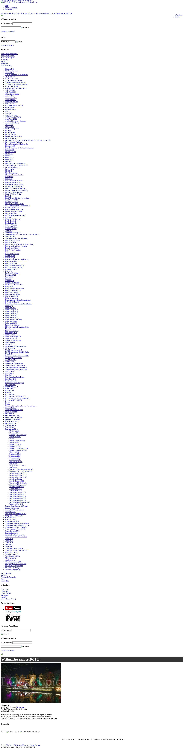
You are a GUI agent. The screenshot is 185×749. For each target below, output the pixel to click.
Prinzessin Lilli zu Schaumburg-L (20, 471)
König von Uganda (11, 292)
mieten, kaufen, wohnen (13, 340)
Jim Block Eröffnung (12, 273)
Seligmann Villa (10, 519)
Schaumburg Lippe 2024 (17, 477)
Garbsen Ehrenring (11, 227)
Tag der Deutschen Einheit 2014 (16, 537)
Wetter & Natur (6, 573)
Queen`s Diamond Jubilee (14, 410)
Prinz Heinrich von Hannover (15, 396)
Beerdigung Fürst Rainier (13, 136)
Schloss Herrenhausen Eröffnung (16, 506)
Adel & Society (14, 13)
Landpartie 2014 (15, 458)
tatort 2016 (8, 544)
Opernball (8, 375)
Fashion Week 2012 (12, 207)
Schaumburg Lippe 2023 (17, 475)
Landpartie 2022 (10, 308)
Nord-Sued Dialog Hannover (15, 365)
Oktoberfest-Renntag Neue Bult (16, 369)
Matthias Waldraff (11, 338)
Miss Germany (10, 342)
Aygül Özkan (9, 127)
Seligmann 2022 (10, 517)
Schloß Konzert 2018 (16, 481)
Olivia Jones (9, 373)
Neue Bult (8, 354)
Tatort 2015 (9, 543)
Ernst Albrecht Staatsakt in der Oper (17, 198)
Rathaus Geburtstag (11, 412)
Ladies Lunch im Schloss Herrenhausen (18, 304)
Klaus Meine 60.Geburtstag (14, 288)
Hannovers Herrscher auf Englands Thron (19, 244)
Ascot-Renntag (10, 107)
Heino (7, 252)
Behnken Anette (10, 138)
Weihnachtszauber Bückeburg (19, 502)
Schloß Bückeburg (15, 479)
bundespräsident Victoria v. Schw (16, 165)
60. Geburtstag (14, 433)
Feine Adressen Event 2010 (14, 209)
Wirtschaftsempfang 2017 (13, 562)
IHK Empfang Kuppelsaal (14, 267)
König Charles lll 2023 (13, 290)
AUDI (7, 111)
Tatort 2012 (9, 541)
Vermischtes (5, 581)
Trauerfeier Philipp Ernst (17, 485)
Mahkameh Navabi (15, 462)
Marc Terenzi (9, 329)
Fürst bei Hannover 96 (17, 440)
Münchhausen (10, 348)
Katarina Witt (9, 281)
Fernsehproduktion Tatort (13, 211)
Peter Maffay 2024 (11, 387)
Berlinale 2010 (10, 146)
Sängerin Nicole (10, 425)
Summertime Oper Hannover (15, 535)
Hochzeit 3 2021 (15, 446)
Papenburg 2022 (10, 379)
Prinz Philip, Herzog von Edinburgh (17, 398)
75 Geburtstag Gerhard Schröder (16, 88)
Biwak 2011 (9, 154)
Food (2, 579)
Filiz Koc (8, 217)
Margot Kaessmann (11, 331)
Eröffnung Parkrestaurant (17, 435)
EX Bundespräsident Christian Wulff (17, 206)
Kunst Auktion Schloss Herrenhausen (18, 300)
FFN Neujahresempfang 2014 (15, 215)
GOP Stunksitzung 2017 (13, 233)
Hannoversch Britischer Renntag (16, 246)
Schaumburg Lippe (27, 13)
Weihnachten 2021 (15, 491)
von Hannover (10, 560)
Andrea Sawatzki (11, 98)
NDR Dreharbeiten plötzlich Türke (17, 352)
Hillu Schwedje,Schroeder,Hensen (16, 259)
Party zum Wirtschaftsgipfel (14, 383)
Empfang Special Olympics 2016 (16, 190)
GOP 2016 (8, 231)
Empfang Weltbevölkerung (14, 192)
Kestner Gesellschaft (12, 283)
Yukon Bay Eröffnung (12, 569)
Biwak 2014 (9, 159)
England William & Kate (13, 194)
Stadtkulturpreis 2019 (12, 531)
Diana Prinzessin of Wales (14, 181)
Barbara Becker (10, 134)
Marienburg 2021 (11, 333)
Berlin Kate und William (13, 142)
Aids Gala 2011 (10, 90)
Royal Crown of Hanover (13, 417)
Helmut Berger (10, 258)
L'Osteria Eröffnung (12, 302)
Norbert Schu (9, 362)
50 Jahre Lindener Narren (13, 80)
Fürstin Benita (14, 442)
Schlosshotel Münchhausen (14, 510)
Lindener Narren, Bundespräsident (16, 327)
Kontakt (3, 597)
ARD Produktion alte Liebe (14, 105)
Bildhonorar (5, 591)
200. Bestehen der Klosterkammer (16, 75)
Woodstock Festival (16, 504)
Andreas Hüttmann (11, 102)
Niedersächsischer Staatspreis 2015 (17, 356)
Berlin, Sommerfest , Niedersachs (16, 144)
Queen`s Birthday (11, 408)
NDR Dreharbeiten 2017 (13, 350)
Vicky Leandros (10, 558)
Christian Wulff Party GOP (14, 175)
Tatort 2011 (9, 539)
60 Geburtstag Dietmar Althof (15, 82)
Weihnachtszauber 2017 (17, 494)
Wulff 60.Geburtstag (12, 568)
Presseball (8, 392)
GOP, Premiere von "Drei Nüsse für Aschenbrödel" (22, 234)
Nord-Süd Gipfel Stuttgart (14, 363)
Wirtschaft (4, 63)
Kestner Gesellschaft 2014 (14, 285)
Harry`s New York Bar (13, 250)
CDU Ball (8, 171)
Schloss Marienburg (12, 508)
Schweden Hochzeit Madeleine (15, 514)
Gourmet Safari (10, 236)
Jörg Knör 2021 (10, 275)
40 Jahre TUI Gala (11, 78)
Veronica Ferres (10, 554)
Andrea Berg (9, 96)
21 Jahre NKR (10, 77)
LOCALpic (5, 589)
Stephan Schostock (11, 533)
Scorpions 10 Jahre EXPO (14, 516)
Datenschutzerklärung (8, 599)
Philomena (13, 467)
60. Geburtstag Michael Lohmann (16, 84)
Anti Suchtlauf (10, 104)
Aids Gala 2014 (10, 92)
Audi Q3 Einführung (12, 123)
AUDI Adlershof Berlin (13, 117)
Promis (7, 402)
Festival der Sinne (11, 213)
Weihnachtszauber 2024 (17, 500)
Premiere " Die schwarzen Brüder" (21, 469)
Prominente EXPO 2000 (13, 400)
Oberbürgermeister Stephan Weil (16, 367)
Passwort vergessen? (8, 31)
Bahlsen (8, 130)
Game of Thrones (11, 225)
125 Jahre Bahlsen (11, 71)
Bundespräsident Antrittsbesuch (15, 163)
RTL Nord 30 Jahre (11, 421)
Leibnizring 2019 (11, 321)
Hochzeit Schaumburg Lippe (19, 448)
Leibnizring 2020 (11, 323)
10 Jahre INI (9, 69)
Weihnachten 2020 (15, 489)
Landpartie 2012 (15, 454)
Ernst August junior (11, 202)
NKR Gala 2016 (10, 360)
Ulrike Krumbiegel (11, 552)
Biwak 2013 (9, 157)
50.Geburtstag (14, 431)
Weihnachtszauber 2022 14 (62, 13)
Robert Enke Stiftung (12, 415)
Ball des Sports (10, 132)
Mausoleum (13, 464)
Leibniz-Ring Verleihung (13, 319)
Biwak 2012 (9, 155)
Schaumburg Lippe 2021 (17, 473)
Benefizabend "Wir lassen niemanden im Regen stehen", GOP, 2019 (28, 140)
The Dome (8, 546)
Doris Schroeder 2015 (12, 182)
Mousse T (8, 344)
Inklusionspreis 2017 (12, 269)
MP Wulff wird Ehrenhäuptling (15, 346)
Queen (7, 404)
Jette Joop (8, 271)
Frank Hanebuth (10, 221)
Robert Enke (9, 414)
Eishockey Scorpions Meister (15, 188)
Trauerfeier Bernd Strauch (14, 548)
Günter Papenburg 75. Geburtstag (16, 238)
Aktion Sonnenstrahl (12, 94)
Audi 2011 (8, 113)
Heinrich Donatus (15, 444)
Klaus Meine (9, 286)
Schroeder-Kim (10, 512)
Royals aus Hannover (12, 419)
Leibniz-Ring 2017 (11, 315)
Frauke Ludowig (10, 223)
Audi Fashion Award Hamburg (15, 121)
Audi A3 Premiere (11, 115)
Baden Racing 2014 (12, 129)
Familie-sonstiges (15, 437)
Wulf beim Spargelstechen (14, 566)
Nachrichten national (8, 56)
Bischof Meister (10, 152)
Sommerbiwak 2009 (12, 521)
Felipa (11, 439)
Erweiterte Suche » (7, 45)
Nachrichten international (9, 54)
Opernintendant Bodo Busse (14, 377)
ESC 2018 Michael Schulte (14, 204)
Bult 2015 (8, 161)
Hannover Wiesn (10, 242)
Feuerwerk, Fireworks (8, 577)
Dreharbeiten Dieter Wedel (14, 184)
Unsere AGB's (6, 593)
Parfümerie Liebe (11, 381)
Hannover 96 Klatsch (12, 240)
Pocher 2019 (9, 390)
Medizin (3, 575)
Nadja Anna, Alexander (17, 465)
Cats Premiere (10, 169)
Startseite (4, 13)
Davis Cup (8, 179)
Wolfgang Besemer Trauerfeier (15, 564)
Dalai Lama (9, 177)
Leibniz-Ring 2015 (11, 311)
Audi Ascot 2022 (11, 119)
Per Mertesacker (10, 385)
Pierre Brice (9, 388)
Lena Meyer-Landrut (12, 325)
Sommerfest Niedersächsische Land (17, 525)
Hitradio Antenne (11, 261)
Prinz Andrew (10, 394)
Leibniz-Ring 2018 (11, 317)
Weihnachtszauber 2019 (17, 496)
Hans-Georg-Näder (11, 248)
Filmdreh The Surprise (12, 219)
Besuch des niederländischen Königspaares (19, 148)
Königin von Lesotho (12, 294)
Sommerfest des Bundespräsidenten (17, 523)
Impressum (4, 595)
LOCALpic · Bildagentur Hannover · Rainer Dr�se (22, 745)
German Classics (10, 229)
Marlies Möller (10, 335)
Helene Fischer (10, 256)
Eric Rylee (8, 196)
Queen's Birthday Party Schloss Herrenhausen (20, 406)
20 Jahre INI (9, 73)
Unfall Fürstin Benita (16, 487)
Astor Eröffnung (10, 109)
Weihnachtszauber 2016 (17, 492)
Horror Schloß (14, 452)
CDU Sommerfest (11, 173)
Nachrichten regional (8, 58)
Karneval (8, 279)
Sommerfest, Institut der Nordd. (15, 527)
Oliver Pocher (10, 371)
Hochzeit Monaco (11, 263)
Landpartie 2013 (15, 456)
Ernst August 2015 (11, 200)
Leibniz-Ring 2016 (11, 313)
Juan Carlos (9, 277)
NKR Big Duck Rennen (13, 358)
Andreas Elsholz (10, 100)
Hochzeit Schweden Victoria (15, 265)
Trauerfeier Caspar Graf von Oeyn (16, 550)
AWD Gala (9, 125)
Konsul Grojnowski (12, 296)
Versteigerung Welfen (12, 556)
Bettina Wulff (9, 150)
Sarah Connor (10, 427)
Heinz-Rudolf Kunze (12, 254)
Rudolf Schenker (11, 423)
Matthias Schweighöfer (13, 336)
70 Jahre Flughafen (11, 86)
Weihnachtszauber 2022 (43, 13)
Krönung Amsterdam (12, 298)
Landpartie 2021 (15, 460)
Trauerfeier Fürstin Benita (18, 483)
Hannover (4, 59)
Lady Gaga (9, 306)
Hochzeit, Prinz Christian (17, 450)
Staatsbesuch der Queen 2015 (15, 529)
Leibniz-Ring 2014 (11, 310)
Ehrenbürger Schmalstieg (13, 186)
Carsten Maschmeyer (12, 167)
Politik (3, 61)
